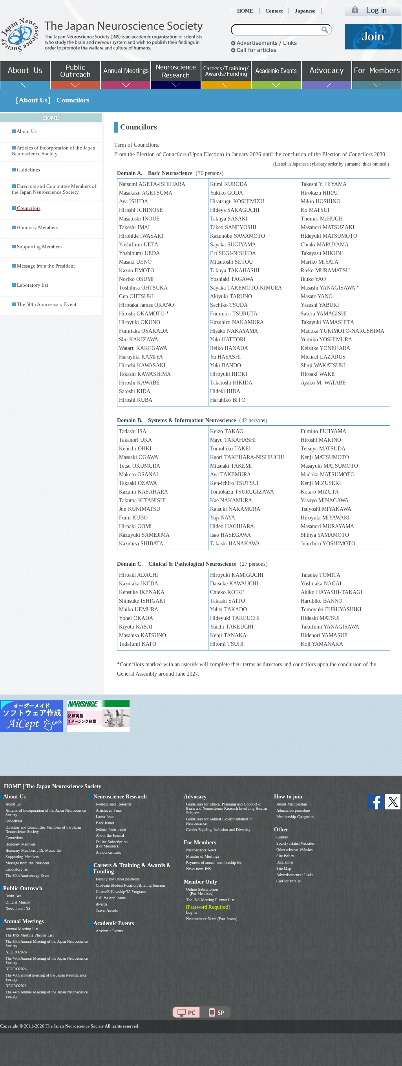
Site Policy (285, 856)
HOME (245, 11)
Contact (274, 11)
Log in (191, 912)
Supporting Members (39, 247)
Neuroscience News (201, 850)
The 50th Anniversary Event (47, 304)
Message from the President (46, 266)
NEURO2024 (16, 969)
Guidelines (28, 170)
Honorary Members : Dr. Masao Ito (33, 850)
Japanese (305, 11)
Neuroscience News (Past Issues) (211, 919)
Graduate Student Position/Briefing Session (130, 885)
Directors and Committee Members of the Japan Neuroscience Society (54, 189)
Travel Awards (107, 910)
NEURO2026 (16, 952)
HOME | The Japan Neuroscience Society (52, 786)
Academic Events (109, 931)
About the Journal (110, 835)
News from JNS (18, 908)
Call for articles (288, 881)
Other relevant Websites (294, 849)
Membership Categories (295, 817)
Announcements (108, 852)
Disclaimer (284, 862)
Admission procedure (293, 810)
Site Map (283, 868)
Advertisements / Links (294, 875)
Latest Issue (105, 817)
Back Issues (105, 823)
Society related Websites (295, 843)
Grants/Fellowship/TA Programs (121, 891)
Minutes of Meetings (202, 856)
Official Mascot (17, 902)
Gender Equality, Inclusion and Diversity (218, 829)
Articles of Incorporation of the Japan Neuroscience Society (53, 151)
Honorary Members (37, 227)
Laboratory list (32, 285)
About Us (26, 131)
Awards (101, 904)
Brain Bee (13, 896)
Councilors (14, 838)
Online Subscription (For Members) (112, 844)
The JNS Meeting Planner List (29, 935)
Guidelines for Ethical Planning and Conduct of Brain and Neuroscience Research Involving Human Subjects (226, 808)
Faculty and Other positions (118, 879)
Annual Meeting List (21, 929)
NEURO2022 (16, 986)
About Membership (291, 804)
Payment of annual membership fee (213, 862)
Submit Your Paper (111, 829)
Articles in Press (109, 810)
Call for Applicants (111, 898)
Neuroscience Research (113, 804)
